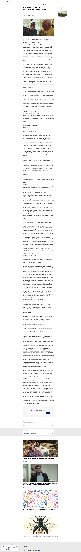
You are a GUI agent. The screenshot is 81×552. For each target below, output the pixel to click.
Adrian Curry (24, 537)
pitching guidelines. (59, 545)
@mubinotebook (14, 544)
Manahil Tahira (25, 461)
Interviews (31, 422)
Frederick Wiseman (26, 422)
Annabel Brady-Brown (26, 15)
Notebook (24, 487)
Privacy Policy (29, 550)
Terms (25, 550)
